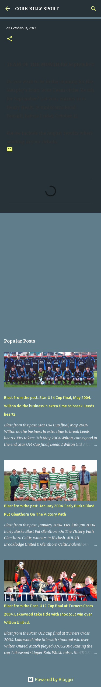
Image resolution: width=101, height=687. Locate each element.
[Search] (93, 8)
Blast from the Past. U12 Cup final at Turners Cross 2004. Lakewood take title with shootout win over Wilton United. (48, 614)
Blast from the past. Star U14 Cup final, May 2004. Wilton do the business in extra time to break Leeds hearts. (49, 405)
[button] (9, 39)
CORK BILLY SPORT (37, 8)
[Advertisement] (50, 271)
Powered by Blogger (54, 679)
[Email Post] (9, 151)
